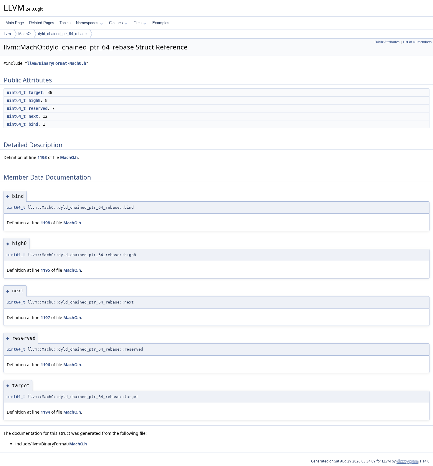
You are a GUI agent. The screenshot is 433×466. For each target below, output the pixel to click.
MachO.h (69, 157)
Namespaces (87, 23)
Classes (116, 23)
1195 (45, 270)
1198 (45, 222)
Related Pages (41, 23)
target (36, 92)
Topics (65, 23)
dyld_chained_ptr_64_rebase (62, 33)
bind (33, 124)
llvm (7, 33)
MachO (24, 33)
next (33, 116)
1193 (42, 157)
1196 (45, 364)
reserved (38, 108)
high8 (34, 100)
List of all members (417, 42)
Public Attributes (386, 42)
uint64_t (16, 92)
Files (137, 23)
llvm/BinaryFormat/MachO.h (56, 63)
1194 (45, 412)
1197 (45, 317)
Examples (160, 23)
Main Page (15, 23)
